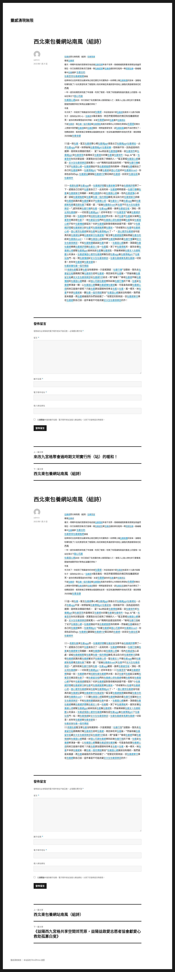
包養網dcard (130, 170)
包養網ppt (103, 143)
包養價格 (97, 124)
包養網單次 (74, 193)
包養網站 (121, 120)
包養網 (67, 57)
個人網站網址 (39, 406)
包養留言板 (124, 208)
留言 (36, 338)
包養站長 (133, 174)
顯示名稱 (38, 379)
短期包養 (129, 69)
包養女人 (114, 200)
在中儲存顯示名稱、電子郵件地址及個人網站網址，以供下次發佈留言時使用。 (71, 420)
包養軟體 (124, 80)
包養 (70, 72)
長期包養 (73, 185)
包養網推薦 (78, 76)
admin (37, 60)
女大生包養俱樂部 (77, 162)
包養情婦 (99, 65)
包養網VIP (99, 174)
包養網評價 (98, 185)
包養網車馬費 (121, 258)
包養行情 (133, 162)
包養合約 (80, 72)
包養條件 (130, 151)
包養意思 (68, 76)
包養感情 (99, 69)
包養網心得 (111, 193)
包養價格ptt (96, 147)
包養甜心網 (69, 100)
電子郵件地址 (40, 392)
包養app (71, 147)
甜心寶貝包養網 (78, 231)
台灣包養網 (69, 212)
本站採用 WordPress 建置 (34, 960)
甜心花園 (78, 96)
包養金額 (76, 135)
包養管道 (91, 57)
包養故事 (120, 128)
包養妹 (109, 227)
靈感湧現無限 (22, 20)
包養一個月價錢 (84, 124)
